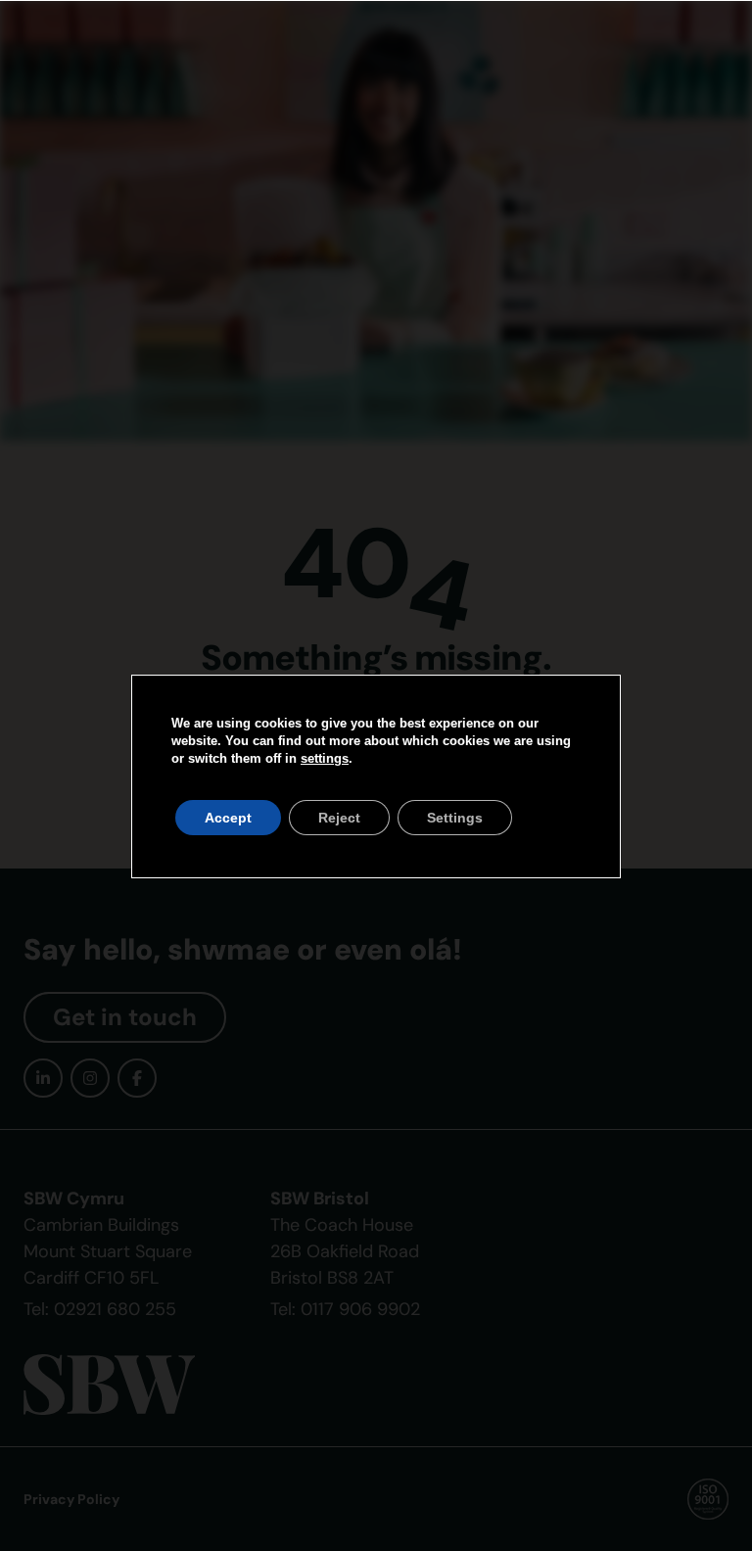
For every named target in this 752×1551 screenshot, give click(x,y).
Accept (228, 817)
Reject (339, 817)
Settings (455, 817)
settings (325, 758)
